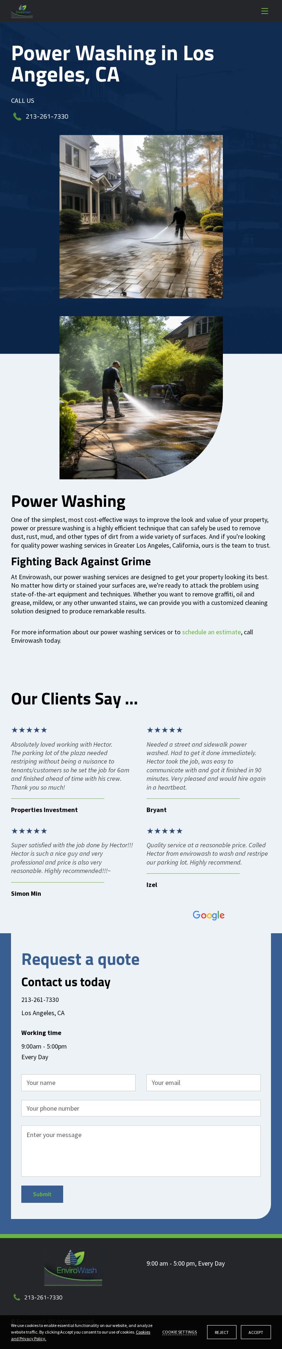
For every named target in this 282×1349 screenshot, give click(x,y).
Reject (222, 1332)
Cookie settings (179, 1332)
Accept (256, 1332)
